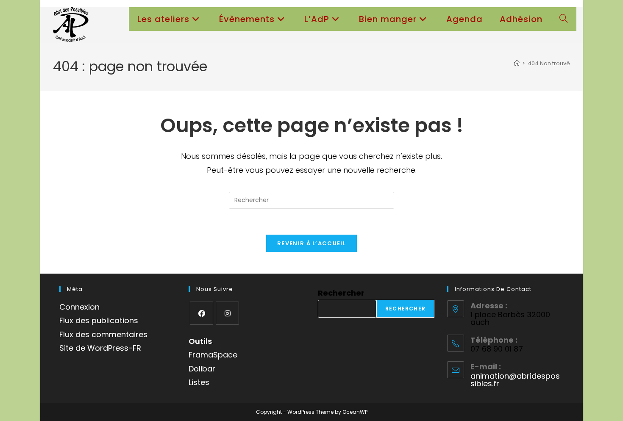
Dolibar (202, 368)
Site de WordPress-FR (100, 348)
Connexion (79, 307)
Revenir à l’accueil (311, 243)
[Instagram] (227, 313)
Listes (199, 382)
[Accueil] (517, 63)
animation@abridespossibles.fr (515, 380)
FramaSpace (213, 354)
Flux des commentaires (103, 334)
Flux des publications (98, 320)
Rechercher (341, 293)
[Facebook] (201, 313)
